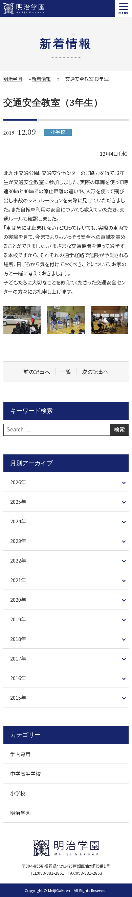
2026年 (18, 481)
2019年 (18, 619)
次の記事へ (95, 371)
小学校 (17, 793)
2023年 (18, 540)
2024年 (18, 521)
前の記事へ (36, 371)
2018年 (18, 638)
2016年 (18, 677)
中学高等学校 (25, 773)
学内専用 (20, 753)
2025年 (18, 501)
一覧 (66, 371)
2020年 (18, 599)
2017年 (18, 658)
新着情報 (41, 78)
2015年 (18, 697)
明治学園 (12, 78)
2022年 (18, 560)
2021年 (18, 579)
